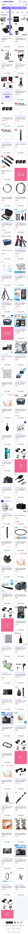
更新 (23, 925)
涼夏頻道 (9, 21)
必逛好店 (9, 24)
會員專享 (9, 29)
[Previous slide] (2, 29)
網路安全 (9, 932)
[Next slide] (12, 29)
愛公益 (9, 32)
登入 (20, 1)
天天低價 (9, 19)
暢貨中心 (9, 13)
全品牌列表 (25, 15)
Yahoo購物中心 (8, 2)
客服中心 (8, 928)
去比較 (7, 96)
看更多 (9, 34)
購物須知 (18, 928)
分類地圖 (18, 932)
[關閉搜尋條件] (7, 4)
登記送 (9, 11)
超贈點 (24, 8)
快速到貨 (9, 16)
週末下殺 (9, 26)
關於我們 (13, 928)
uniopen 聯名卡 (15, 8)
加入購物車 (8, 46)
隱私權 (14, 932)
